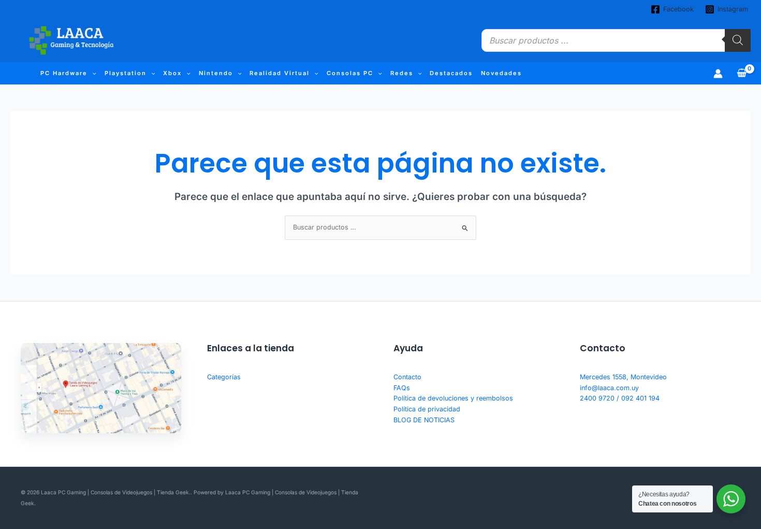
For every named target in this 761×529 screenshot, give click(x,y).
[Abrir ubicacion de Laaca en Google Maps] (101, 388)
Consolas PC (350, 73)
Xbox (172, 73)
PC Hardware (63, 73)
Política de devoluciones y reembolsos (453, 398)
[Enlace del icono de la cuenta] (718, 73)
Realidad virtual (280, 73)
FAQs (401, 388)
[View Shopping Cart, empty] (742, 73)
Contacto (407, 377)
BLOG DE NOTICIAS (424, 420)
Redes (401, 73)
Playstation (126, 73)
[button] (91, 73)
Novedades (501, 73)
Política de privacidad (426, 409)
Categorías (224, 377)
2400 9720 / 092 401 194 (620, 398)
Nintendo (216, 73)
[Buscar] (738, 40)
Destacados (451, 73)
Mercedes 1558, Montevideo (623, 377)
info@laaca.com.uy (609, 388)
